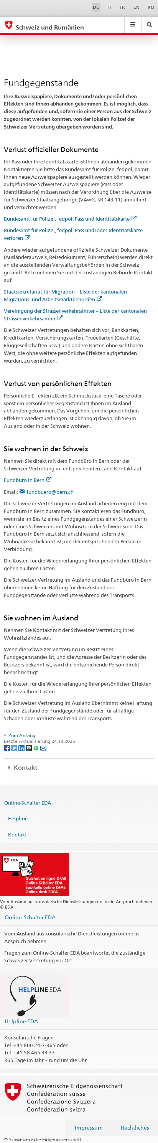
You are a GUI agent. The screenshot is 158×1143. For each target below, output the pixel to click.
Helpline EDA (21, 1021)
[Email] (43, 747)
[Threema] (29, 747)
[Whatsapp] (36, 747)
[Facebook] (7, 747)
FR (122, 7)
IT (109, 7)
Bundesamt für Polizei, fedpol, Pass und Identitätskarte (67, 219)
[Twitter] (14, 747)
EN (136, 7)
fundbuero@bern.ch (50, 492)
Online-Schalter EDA (27, 803)
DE (96, 7)
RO (151, 7)
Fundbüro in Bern (24, 480)
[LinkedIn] (22, 747)
